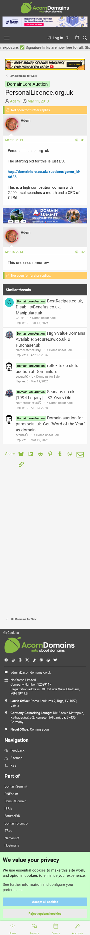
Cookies (13, 632)
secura (20, 376)
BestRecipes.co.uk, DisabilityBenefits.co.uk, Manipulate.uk (49, 307)
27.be (8, 830)
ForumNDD (12, 816)
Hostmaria (11, 845)
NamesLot (11, 838)
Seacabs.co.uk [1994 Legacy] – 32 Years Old (45, 394)
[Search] (85, 37)
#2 (83, 252)
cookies (39, 870)
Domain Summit (15, 786)
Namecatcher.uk (27, 350)
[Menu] (7, 38)
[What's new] (68, 37)
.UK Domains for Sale (41, 318)
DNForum (11, 794)
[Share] (76, 140)
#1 (83, 140)
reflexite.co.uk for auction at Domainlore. (48, 368)
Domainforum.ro (16, 823)
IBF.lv (8, 808)
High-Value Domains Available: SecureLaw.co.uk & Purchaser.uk (50, 339)
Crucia (20, 318)
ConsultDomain (15, 801)
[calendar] (78, 37)
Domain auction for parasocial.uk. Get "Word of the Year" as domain (50, 424)
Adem (15, 100)
